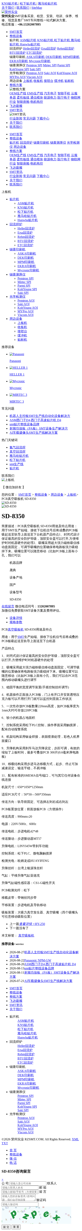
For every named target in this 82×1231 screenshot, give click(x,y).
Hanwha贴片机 (30, 44)
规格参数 (16, 622)
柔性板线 (23, 97)
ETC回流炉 (34, 52)
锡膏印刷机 (17, 57)
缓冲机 (59, 80)
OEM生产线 (18, 93)
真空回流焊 (17, 451)
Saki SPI (35, 69)
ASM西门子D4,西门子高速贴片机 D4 (35, 420)
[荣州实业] (10, 12)
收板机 (38, 80)
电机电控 (36, 101)
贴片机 (14, 40)
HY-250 (32, 924)
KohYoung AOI (67, 73)
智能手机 (64, 93)
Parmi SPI (63, 65)
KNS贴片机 (10, 3)
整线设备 (16, 36)
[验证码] (36, 1215)
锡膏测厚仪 (17, 65)
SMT (21, 637)
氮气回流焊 (17, 447)
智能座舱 (23, 101)
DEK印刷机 (54, 57)
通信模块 (36, 97)
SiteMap (36, 7)
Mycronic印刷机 (40, 61)
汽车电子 (50, 93)
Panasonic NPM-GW (37, 960)
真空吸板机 (16, 629)
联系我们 (23, 7)
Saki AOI (50, 73)
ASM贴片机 (28, 40)
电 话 (13, 1162)
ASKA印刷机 (35, 57)
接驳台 (48, 80)
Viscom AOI (34, 77)
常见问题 (29, 118)
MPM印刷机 (71, 57)
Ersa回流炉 (48, 48)
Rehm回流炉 (65, 48)
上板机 (28, 80)
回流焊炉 (16, 48)
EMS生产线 (35, 93)
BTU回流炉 (18, 52)
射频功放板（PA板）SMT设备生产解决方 (39, 428)
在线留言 (8, 606)
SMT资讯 (16, 110)
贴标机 (69, 80)
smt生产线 (16, 464)
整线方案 (16, 85)
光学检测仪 (17, 73)
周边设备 (16, 80)
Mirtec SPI (50, 65)
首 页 (13, 1150)
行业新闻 (16, 118)
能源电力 (50, 97)
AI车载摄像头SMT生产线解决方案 (34, 432)
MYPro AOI (17, 77)
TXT (5, 1143)
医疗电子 (63, 97)
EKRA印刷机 (19, 61)
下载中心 (43, 118)
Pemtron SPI (34, 65)
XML (75, 1139)
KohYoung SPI (19, 69)
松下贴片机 (28, 3)
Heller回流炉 (31, 48)
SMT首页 (16, 31)
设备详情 (16, 618)
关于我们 (8, 7)
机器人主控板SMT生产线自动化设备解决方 (40, 416)
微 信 (13, 1158)
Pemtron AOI (34, 73)
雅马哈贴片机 (47, 3)
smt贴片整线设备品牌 (24, 424)
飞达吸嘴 (16, 106)
